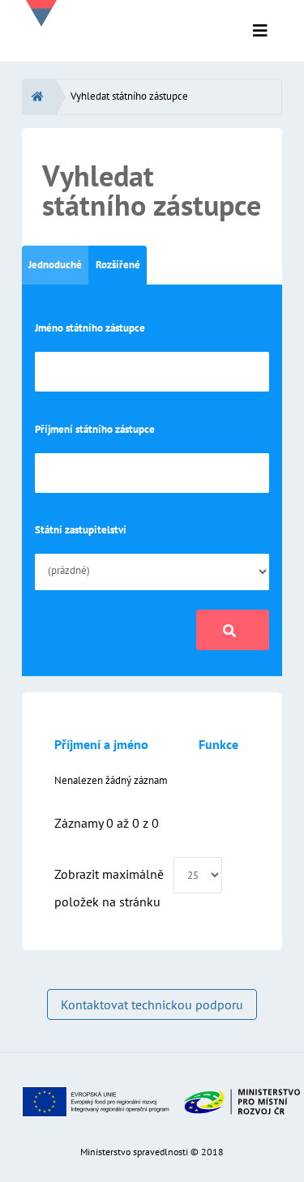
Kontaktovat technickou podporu (152, 1004)
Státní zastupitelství (80, 530)
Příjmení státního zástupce (95, 429)
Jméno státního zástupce (90, 328)
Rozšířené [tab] (118, 265)
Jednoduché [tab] (55, 265)
